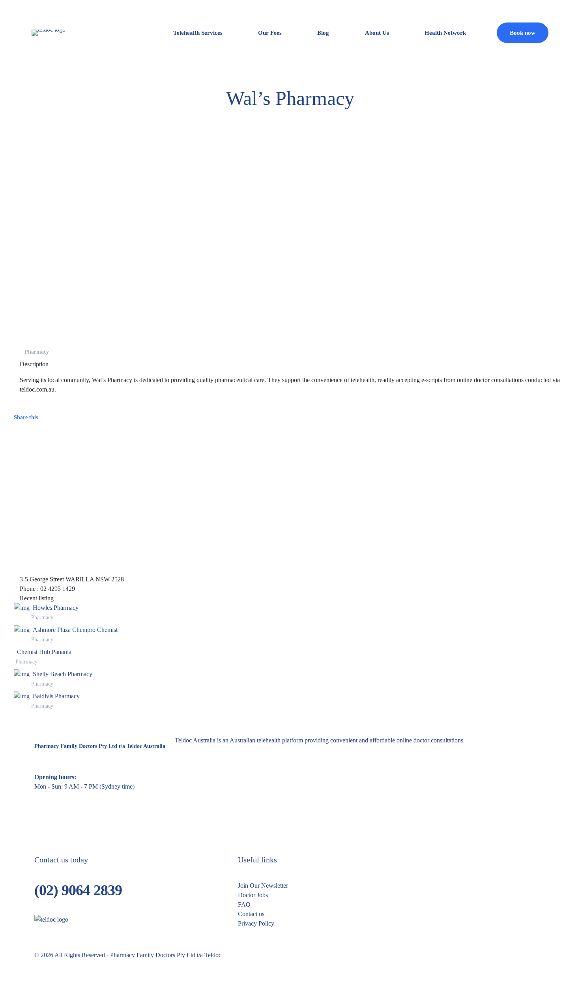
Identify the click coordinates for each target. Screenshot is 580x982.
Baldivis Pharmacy (56, 696)
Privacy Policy (256, 923)
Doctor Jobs (253, 895)
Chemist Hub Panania (44, 651)
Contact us (251, 914)
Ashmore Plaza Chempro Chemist (75, 629)
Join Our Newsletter (263, 885)
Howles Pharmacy (56, 607)
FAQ (244, 904)
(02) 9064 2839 (78, 890)
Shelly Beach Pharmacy (62, 674)
